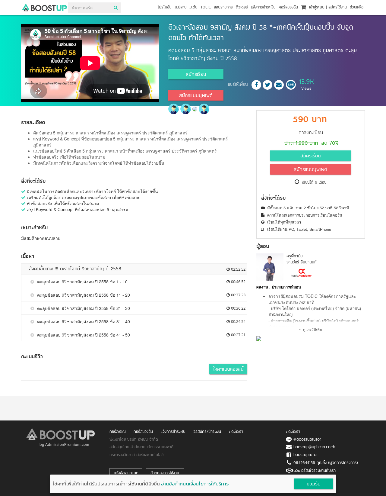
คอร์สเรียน (117, 432)
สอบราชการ (223, 7)
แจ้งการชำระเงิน (263, 7)
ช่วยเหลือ (356, 7)
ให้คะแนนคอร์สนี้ (228, 369)
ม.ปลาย (180, 7)
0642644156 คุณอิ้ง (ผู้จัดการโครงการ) (325, 463)
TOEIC (206, 7)
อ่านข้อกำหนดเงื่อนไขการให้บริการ (195, 483)
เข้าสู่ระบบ (316, 7)
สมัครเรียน (196, 75)
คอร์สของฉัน (288, 7)
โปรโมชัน (165, 7)
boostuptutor (305, 455)
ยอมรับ (314, 484)
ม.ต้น (193, 7)
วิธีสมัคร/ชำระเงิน (207, 432)
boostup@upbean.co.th (314, 447)
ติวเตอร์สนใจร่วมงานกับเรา (314, 471)
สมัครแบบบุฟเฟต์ (196, 96)
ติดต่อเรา (236, 432)
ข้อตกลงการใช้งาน (164, 473)
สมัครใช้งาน (337, 7)
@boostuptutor (307, 439)
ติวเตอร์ (242, 7)
